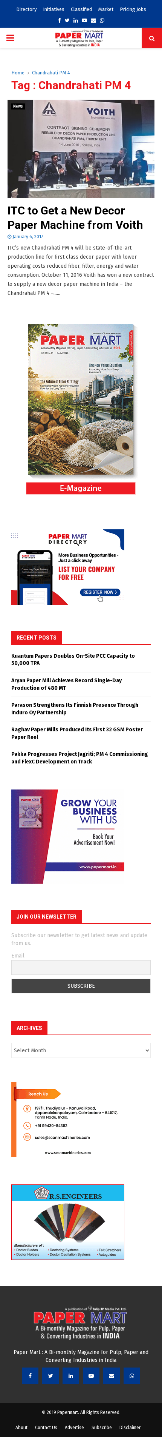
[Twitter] (50, 1376)
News (18, 106)
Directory (26, 9)
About (21, 1427)
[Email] (111, 1376)
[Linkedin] (71, 1376)
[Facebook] (30, 1376)
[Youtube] (91, 1376)
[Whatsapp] (132, 1376)
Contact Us (46, 1427)
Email (17, 956)
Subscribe (102, 1427)
